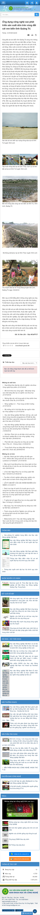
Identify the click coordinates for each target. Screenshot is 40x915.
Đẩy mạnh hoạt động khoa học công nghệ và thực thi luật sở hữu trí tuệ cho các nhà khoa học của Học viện (20, 466)
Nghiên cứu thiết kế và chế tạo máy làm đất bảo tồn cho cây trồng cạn (24, 617)
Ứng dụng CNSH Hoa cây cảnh (19, 839)
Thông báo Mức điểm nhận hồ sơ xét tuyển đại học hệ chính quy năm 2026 (24, 559)
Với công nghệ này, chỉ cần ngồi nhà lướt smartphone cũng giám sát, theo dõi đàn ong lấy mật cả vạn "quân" (24, 600)
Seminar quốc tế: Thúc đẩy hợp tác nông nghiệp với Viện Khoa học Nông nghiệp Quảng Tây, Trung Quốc (24, 585)
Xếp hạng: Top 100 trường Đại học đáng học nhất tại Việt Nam (19, 507)
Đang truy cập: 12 (9, 910)
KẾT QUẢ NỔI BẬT (8, 594)
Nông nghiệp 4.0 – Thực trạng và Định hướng (19, 404)
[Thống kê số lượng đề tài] (20, 854)
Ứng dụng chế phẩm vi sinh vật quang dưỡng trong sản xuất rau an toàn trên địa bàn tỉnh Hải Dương (24, 762)
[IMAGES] (20, 126)
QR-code (20, 910)
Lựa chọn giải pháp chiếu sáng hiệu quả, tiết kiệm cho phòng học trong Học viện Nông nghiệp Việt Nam (24, 755)
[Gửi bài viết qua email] (28, 35)
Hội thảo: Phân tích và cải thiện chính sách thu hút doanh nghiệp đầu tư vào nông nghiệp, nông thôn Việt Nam (19, 436)
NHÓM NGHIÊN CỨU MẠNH (11, 578)
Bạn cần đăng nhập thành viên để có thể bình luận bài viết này (19, 370)
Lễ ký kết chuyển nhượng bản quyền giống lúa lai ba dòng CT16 (24, 787)
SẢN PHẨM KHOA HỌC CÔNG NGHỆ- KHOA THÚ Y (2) (20, 768)
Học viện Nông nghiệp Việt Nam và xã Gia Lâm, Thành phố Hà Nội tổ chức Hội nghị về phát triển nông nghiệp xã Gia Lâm (24, 646)
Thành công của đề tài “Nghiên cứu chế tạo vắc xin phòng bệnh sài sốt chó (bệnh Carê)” (19, 512)
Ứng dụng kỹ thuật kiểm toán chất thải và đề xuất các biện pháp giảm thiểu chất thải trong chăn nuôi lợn (20, 630)
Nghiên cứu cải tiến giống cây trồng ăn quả (23, 833)
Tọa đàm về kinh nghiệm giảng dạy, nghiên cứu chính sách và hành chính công (19, 478)
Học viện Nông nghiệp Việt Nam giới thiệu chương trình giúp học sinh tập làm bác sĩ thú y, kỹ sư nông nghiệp (24, 553)
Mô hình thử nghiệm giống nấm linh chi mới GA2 (23, 829)
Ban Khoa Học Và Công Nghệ (24, 903)
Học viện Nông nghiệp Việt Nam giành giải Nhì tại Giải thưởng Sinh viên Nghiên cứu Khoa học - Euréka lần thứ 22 (24, 709)
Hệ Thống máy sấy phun (17, 845)
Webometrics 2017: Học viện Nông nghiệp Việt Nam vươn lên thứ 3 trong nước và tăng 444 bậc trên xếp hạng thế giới (20, 521)
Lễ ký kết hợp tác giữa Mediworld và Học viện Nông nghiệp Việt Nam (24, 782)
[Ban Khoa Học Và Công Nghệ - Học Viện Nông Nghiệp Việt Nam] (20, 8)
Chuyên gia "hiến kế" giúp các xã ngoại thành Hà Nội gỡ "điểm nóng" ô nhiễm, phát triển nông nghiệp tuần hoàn (24, 658)
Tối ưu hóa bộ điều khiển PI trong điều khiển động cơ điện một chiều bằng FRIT (24, 749)
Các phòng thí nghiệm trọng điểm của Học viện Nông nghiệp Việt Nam (20, 536)
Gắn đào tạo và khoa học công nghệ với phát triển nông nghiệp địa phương (24, 652)
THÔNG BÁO (6, 530)
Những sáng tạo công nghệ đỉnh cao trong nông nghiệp (23, 823)
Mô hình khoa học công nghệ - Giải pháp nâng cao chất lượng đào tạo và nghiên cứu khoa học (19, 392)
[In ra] (32, 35)
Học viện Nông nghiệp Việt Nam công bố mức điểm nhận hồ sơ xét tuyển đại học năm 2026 (24, 542)
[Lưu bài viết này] (36, 35)
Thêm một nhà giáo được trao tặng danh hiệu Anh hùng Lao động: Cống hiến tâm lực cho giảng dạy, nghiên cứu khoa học (24, 725)
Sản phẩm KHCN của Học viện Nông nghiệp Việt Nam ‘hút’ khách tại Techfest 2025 (24, 665)
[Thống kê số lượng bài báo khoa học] (20, 859)
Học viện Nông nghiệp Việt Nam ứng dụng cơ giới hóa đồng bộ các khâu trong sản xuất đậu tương (24, 611)
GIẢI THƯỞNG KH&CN (9, 702)
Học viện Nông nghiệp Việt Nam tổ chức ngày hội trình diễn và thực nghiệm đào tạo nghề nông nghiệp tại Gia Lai (24, 672)
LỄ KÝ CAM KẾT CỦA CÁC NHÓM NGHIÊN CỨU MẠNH (19, 484)
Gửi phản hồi (28, 913)
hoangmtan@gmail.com (13, 905)
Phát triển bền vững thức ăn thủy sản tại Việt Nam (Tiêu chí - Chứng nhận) (18, 443)
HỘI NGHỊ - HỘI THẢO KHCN (11, 639)
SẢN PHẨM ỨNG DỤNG (9, 734)
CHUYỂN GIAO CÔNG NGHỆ (11, 776)
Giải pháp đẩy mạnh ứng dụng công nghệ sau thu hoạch (24, 623)
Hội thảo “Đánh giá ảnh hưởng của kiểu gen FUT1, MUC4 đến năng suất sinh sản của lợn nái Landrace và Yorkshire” (18, 458)
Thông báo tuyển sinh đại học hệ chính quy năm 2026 (20, 570)
